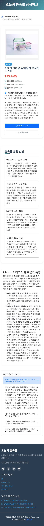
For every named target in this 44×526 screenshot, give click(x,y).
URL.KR (29, 519)
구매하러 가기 (21, 125)
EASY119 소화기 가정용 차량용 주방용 (18, 504)
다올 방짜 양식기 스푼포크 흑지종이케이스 (19, 507)
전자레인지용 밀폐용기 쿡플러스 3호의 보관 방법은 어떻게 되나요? (20, 380)
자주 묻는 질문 (6, 486)
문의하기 (4, 489)
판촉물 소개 (5, 482)
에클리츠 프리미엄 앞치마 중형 (15, 500)
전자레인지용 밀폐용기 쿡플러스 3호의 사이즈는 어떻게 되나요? (20, 422)
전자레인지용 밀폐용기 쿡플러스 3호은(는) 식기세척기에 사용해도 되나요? (20, 430)
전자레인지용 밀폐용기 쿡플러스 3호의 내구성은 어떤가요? (20, 414)
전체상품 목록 (22, 132)
